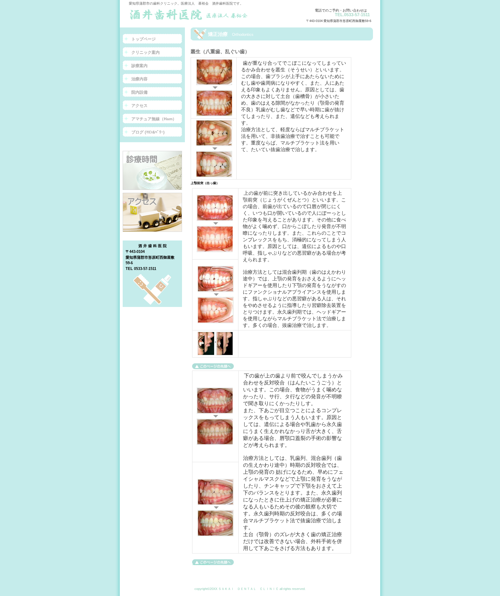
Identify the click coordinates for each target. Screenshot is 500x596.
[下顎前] (213, 366)
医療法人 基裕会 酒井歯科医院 (191, 14)
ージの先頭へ (201, 564)
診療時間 (152, 170)
